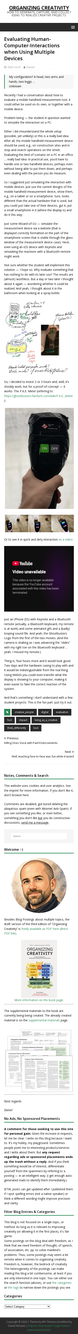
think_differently (16, 728)
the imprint (11, 790)
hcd (9, 720)
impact (23, 720)
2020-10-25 (14, 67)
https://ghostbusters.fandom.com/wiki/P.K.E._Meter (38, 396)
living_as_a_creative (46, 720)
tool (35, 728)
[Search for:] (39, 836)
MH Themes (49, 1322)
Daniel (30, 67)
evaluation (62, 712)
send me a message (34, 822)
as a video (65, 539)
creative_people (24, 712)
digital (44, 712)
